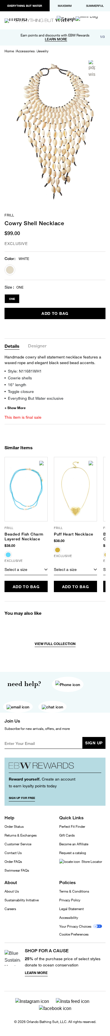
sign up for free (22, 797)
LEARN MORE (56, 39)
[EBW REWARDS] (55, 767)
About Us (12, 891)
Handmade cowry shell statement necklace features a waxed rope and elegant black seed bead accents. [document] (53, 359)
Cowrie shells (20, 377)
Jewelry (43, 51)
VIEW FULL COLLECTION (55, 644)
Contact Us (13, 853)
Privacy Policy (69, 900)
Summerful (95, 5)
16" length (17, 384)
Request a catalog (72, 853)
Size (8, 287)
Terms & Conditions (74, 891)
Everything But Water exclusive (35, 398)
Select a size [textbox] (16, 569)
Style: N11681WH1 (25, 371)
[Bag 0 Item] (87, 18)
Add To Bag (55, 313)
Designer (37, 346)
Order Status (14, 826)
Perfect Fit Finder (72, 826)
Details (12, 346)
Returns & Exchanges (21, 835)
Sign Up (94, 742)
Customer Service (18, 844)
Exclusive (16, 243)
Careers (10, 909)
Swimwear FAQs (17, 870)
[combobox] (26, 569)
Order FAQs (13, 861)
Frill (9, 215)
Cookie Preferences (74, 934)
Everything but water (24, 5)
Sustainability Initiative (22, 900)
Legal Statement (71, 909)
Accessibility (68, 917)
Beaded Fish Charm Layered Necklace (24, 536)
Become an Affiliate (73, 844)
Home (9, 51)
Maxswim (65, 5)
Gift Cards (67, 835)
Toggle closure (21, 391)
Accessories (25, 51)
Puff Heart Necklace (73, 534)
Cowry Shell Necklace (34, 223)
